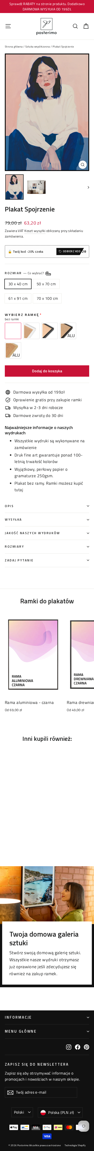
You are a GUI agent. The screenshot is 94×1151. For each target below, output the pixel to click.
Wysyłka (13, 519)
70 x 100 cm (47, 298)
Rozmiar (25, 273)
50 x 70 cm (46, 284)
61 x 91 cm (17, 298)
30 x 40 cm (17, 284)
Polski (19, 1112)
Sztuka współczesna (37, 46)
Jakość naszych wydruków (32, 533)
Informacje (18, 1017)
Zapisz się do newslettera (37, 1064)
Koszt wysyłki (35, 230)
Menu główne (21, 1031)
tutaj (18, 490)
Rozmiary (14, 546)
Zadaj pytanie (19, 560)
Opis (9, 506)
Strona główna (14, 46)
